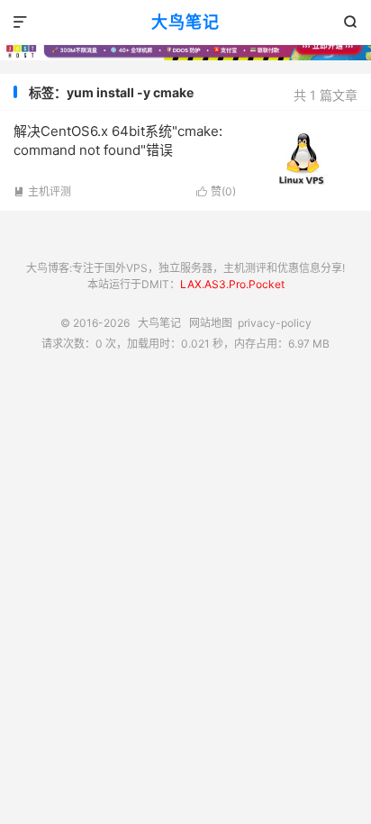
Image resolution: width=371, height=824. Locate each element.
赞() (216, 191)
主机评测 (42, 191)
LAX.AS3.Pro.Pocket (232, 284)
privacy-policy (275, 323)
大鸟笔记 (185, 22)
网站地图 (210, 323)
